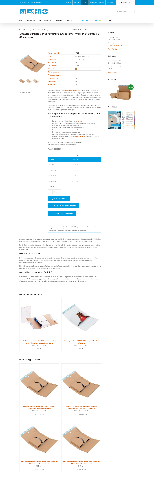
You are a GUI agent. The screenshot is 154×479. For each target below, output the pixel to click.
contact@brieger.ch (37, 2)
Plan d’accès (112, 49)
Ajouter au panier (58, 199)
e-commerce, (80, 99)
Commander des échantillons (63, 206)
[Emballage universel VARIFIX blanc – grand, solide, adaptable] (81, 299)
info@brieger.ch (113, 69)
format (80, 121)
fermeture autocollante (73, 90)
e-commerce (80, 136)
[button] (62, 213)
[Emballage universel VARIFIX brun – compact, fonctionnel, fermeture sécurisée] (39, 364)
